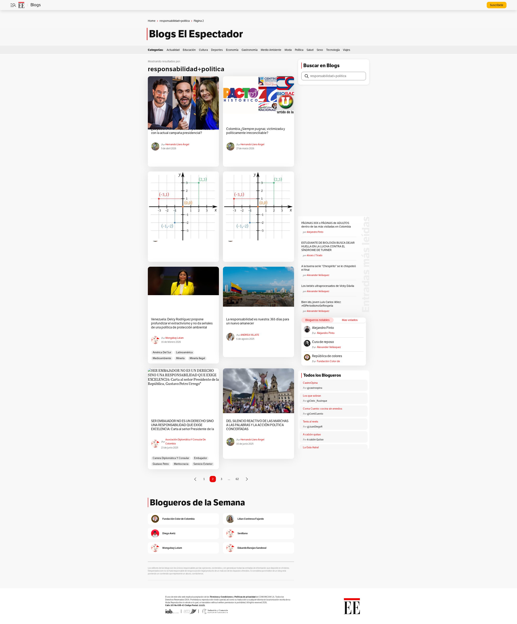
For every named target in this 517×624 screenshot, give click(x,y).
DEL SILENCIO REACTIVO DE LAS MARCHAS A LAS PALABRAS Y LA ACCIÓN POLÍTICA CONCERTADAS (257, 425)
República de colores (327, 356)
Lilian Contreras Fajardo (250, 518)
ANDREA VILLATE (250, 334)
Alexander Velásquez (318, 275)
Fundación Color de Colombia (328, 361)
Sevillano (242, 533)
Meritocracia (181, 464)
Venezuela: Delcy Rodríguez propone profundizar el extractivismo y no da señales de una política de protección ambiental (182, 323)
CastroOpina (310, 383)
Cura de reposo (323, 342)
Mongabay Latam (174, 338)
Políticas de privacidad (244, 597)
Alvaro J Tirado (314, 255)
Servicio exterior (202, 464)
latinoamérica (184, 352)
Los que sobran (312, 395)
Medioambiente (162, 358)
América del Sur (162, 352)
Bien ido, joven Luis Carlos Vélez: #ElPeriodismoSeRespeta (321, 303)
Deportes (217, 50)
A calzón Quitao (315, 439)
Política (299, 50)
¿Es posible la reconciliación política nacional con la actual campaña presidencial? (183, 131)
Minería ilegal (197, 358)
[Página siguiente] (247, 479)
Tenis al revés (310, 421)
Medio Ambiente (271, 50)
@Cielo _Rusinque (317, 400)
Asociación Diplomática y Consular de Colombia (185, 441)
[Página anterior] (195, 479)
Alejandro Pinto (315, 232)
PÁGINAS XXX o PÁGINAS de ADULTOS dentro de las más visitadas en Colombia (326, 224)
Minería (180, 358)
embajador (200, 458)
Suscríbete (496, 5)
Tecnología (333, 50)
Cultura (203, 50)
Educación (189, 50)
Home (152, 21)
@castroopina (314, 388)
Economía (232, 50)
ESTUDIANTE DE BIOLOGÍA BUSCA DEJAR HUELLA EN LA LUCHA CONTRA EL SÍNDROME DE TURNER (328, 246)
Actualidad (173, 50)
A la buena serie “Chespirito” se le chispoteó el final (328, 268)
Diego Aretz (168, 533)
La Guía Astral (311, 447)
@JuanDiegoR (315, 426)
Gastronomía (249, 50)
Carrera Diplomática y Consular (171, 458)
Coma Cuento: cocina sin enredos (322, 408)
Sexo (320, 50)
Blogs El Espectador (196, 34)
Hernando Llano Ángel (177, 144)
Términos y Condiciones (221, 597)
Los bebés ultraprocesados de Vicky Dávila (328, 286)
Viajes (346, 50)
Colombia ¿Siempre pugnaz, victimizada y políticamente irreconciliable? (255, 131)
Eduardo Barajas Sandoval (251, 547)
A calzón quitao (312, 434)
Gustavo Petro (161, 464)
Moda (288, 50)
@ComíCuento (315, 413)
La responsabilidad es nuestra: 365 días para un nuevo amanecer (257, 321)
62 (237, 479)
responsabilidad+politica (175, 21)
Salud (310, 50)
